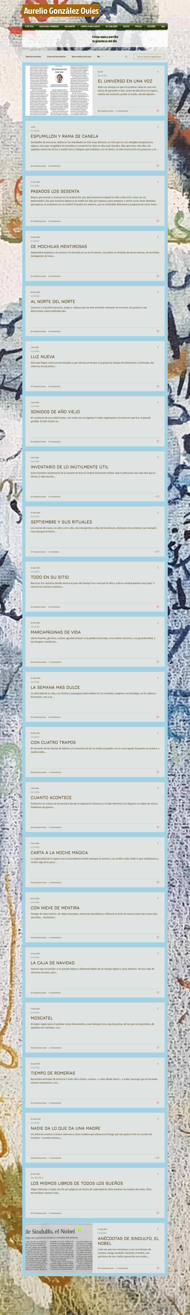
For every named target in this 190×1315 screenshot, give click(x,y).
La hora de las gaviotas (56, 56)
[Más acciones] (159, 71)
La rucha (102, 75)
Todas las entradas (33, 56)
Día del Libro (37, 1177)
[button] (126, 56)
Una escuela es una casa (81, 56)
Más (98, 56)
